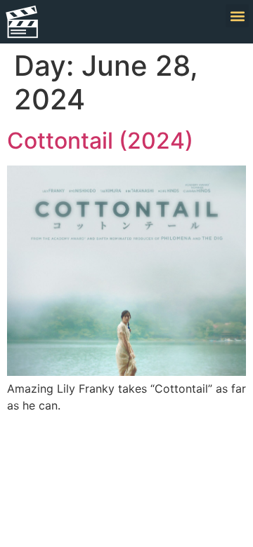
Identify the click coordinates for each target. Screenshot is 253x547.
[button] (237, 15)
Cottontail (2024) (100, 140)
